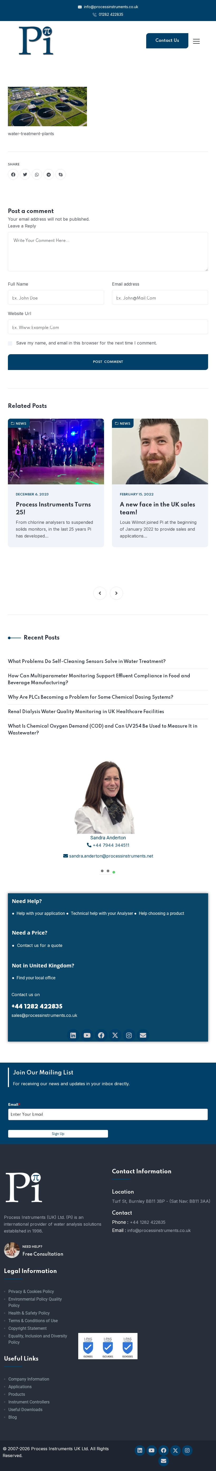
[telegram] (48, 174)
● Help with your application (38, 913)
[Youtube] (87, 1035)
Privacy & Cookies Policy (31, 1291)
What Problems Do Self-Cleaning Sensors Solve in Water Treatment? (87, 661)
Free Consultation (42, 1254)
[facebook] (13, 174)
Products (16, 1394)
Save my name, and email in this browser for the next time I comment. (86, 343)
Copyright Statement (27, 1328)
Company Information (28, 1379)
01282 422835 (110, 14)
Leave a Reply (22, 226)
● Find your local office (33, 977)
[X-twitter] (115, 1035)
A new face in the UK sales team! (157, 509)
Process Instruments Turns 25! (53, 509)
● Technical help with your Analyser (99, 913)
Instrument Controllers (29, 1401)
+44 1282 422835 (147, 1222)
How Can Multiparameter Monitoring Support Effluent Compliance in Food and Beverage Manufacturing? (99, 679)
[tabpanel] (108, 809)
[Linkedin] (73, 1035)
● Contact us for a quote (37, 945)
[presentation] (102, 870)
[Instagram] (129, 1035)
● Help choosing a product (159, 913)
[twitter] (25, 174)
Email (14, 1104)
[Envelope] (143, 1035)
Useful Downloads (25, 1409)
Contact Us (167, 40)
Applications (20, 1386)
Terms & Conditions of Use (33, 1320)
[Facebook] (101, 1035)
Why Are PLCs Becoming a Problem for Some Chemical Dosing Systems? (90, 697)
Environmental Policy (28, 1299)
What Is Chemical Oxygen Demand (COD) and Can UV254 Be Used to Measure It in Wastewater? (102, 730)
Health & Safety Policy (29, 1313)
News (21, 423)
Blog (12, 1417)
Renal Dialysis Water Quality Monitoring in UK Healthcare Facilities (86, 711)
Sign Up (58, 1133)
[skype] (60, 174)
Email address (125, 284)
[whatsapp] (37, 174)
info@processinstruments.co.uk (110, 6)
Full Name (18, 284)
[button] (99, 593)
